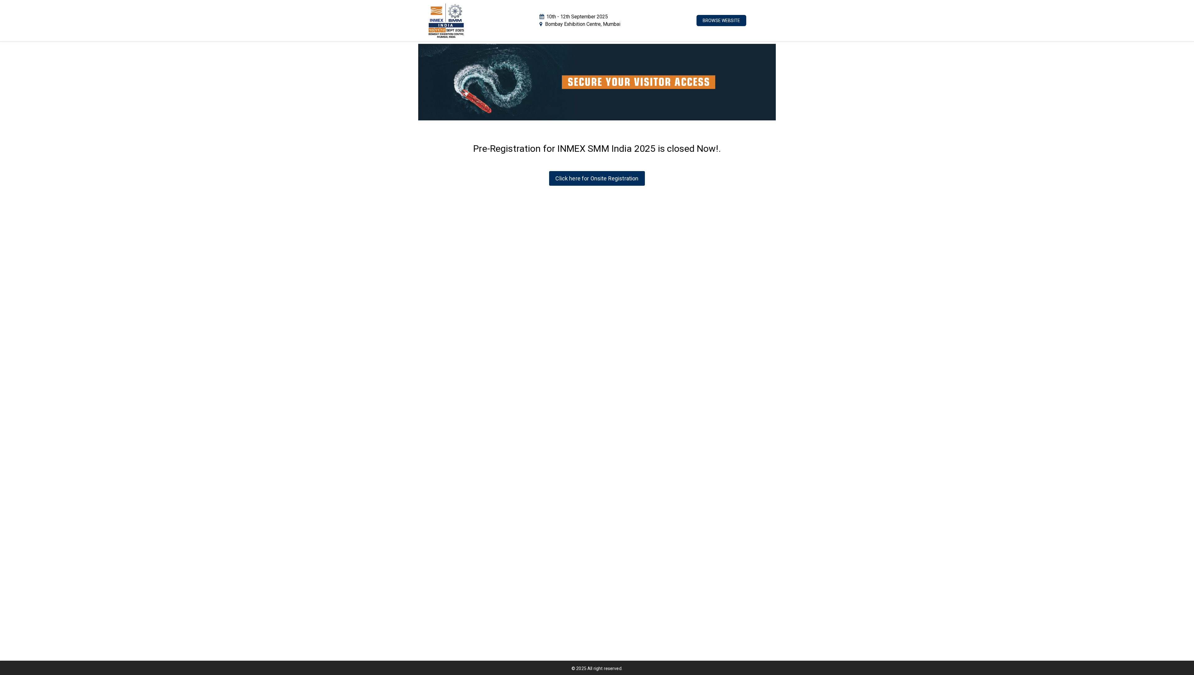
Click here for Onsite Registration (596, 178)
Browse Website (721, 20)
